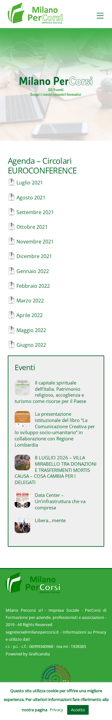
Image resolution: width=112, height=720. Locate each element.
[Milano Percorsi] (35, 21)
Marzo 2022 (30, 300)
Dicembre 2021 (34, 256)
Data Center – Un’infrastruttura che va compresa (60, 501)
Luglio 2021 (29, 182)
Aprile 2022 (29, 315)
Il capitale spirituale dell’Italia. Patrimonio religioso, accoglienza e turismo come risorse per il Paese (50, 392)
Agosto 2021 (30, 197)
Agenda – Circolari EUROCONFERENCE (42, 165)
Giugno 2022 (31, 344)
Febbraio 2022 (33, 285)
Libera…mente (50, 520)
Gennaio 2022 (32, 271)
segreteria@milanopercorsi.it (32, 632)
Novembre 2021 (35, 241)
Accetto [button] (78, 710)
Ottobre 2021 (32, 226)
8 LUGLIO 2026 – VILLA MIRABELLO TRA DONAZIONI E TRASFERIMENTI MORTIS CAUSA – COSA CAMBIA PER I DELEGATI (55, 470)
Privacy (56, 710)
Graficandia (39, 654)
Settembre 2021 (35, 212)
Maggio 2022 (31, 330)
